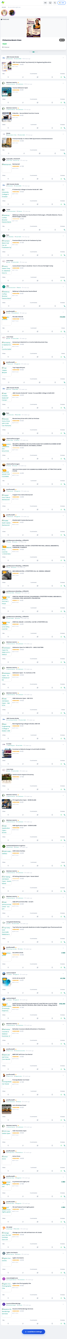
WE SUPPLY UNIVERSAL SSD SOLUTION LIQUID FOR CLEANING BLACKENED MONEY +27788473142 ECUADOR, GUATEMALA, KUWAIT (36, 444)
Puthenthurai (16, 313)
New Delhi (15, 389)
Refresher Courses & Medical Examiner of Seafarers (28, 1029)
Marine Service (11, 84)
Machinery (10, 847)
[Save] (52, 77)
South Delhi (18, 236)
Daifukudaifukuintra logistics (15, 845)
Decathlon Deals (17, 953)
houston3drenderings (13, 1303)
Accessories (11, 414)
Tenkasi (17, 440)
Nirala (8, 133)
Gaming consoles (12, 949)
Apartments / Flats (11, 135)
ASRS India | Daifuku (18, 851)
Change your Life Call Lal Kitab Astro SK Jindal (27, 1232)
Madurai (18, 1254)
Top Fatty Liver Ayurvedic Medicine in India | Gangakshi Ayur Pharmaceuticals (37, 927)
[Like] (8, 77)
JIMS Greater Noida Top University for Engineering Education (31, 62)
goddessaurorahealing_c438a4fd (17, 540)
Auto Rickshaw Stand (19, 1105)
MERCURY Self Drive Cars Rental (22, 1054)
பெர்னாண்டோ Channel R (13, 159)
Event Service (11, 1254)
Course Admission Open (20, 88)
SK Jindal (9, 1227)
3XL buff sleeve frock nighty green (23, 1207)
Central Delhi (18, 58)
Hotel (9, 262)
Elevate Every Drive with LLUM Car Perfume (25, 418)
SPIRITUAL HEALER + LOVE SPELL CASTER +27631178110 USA (30, 622)
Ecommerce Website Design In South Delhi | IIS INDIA (28, 749)
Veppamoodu (18, 1076)
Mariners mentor (11, 82)
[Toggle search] (55, 2)
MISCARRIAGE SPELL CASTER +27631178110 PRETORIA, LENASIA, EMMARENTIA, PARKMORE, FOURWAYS (35, 546)
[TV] (50, 2)
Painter (9, 465)
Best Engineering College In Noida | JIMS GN (26, 724)
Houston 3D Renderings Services (22, 1309)
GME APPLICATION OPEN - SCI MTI (22, 902)
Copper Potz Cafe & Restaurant (22, 495)
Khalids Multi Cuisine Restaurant (22, 520)
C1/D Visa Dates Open (19, 1131)
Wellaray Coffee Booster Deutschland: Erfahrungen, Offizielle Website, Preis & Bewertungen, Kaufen (37, 215)
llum (7, 235)
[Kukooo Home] (3, 2)
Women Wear (11, 593)
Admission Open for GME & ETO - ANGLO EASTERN (27, 647)
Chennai (20, 211)
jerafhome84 (10, 311)
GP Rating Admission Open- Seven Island (25, 876)
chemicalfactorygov (13, 438)
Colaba (21, 949)
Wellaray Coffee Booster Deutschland (24, 291)
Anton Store (16, 1156)
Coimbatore (22, 1279)
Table (9, 313)
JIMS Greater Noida (12, 57)
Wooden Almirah (17, 317)
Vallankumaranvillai (20, 1050)
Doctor (9, 923)
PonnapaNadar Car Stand (20, 1080)
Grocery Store (11, 1152)
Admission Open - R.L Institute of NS (23, 673)
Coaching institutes (12, 720)
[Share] (37, 77)
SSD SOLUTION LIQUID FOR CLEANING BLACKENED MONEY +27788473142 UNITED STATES (37, 470)
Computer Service (12, 1279)
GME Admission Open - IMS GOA (22, 698)
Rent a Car (10, 1050)
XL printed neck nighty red (20, 1181)
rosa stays (9, 260)
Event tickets (11, 618)
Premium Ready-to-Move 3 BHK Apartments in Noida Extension (32, 139)
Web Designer (11, 745)
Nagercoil (17, 364)
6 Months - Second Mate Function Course (25, 113)
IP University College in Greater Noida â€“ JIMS (27, 189)
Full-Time (10, 160)
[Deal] (45, 2)
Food (9, 567)
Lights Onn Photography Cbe (21, 1283)
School (9, 389)
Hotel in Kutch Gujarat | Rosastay (23, 774)
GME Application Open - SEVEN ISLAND (24, 825)
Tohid (8, 209)
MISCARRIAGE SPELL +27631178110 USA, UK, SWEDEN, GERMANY (31, 571)
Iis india (8, 744)
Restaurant (16, 164)
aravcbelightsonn (12, 1278)
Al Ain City (16, 160)
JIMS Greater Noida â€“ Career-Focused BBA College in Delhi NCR (33, 393)
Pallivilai (19, 1101)
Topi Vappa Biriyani (18, 367)
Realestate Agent (11, 1305)
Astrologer (9, 1229)
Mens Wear (10, 440)
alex (7, 286)
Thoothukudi (20, 84)
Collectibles (11, 236)
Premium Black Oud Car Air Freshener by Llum (26, 240)
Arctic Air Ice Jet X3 (18, 978)
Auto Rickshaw (11, 1101)
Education (10, 58)
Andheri (17, 847)
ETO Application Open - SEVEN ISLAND (24, 800)
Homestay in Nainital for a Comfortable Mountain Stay (30, 342)
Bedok (19, 287)
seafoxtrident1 (11, 973)
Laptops (10, 974)
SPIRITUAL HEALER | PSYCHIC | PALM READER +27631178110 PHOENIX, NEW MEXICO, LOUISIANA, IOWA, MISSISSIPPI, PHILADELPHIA (37, 597)
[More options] (63, 57)
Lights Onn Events (12, 1252)
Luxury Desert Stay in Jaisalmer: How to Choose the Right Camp (32, 266)
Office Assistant (12, 211)
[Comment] (23, 77)
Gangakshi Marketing (13, 922)
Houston (15, 465)
